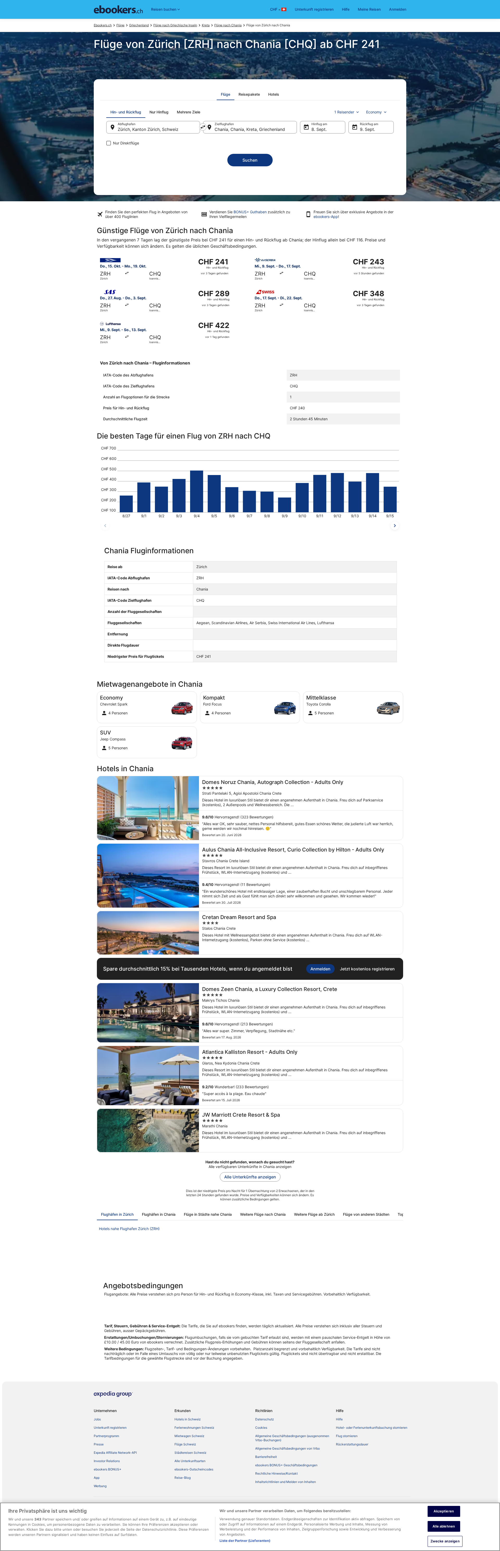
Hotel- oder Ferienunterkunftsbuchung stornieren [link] (371, 1428)
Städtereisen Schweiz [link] (190, 1453)
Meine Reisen (369, 9)
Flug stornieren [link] (347, 1436)
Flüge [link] (120, 25)
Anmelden (397, 9)
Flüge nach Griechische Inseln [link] (175, 25)
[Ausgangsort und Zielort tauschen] (203, 127)
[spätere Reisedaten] (395, 525)
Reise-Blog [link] (182, 1478)
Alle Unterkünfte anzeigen (250, 1176)
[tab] (225, 94)
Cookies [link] (261, 1428)
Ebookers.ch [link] (103, 25)
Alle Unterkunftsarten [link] (189, 1461)
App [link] (96, 1478)
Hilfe (345, 9)
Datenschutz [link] (264, 1419)
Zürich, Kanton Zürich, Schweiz (148, 129)
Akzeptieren (444, 1511)
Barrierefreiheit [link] (266, 1457)
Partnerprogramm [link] (106, 1436)
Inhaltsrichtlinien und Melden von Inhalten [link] (285, 1482)
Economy (374, 112)
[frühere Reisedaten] (105, 525)
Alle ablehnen (444, 1526)
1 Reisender (344, 112)
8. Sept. (319, 129)
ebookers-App (326, 216)
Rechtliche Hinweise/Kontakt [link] (276, 1473)
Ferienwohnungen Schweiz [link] (194, 1428)
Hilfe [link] (339, 1419)
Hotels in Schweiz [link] (187, 1419)
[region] (250, 1527)
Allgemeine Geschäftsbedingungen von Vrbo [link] (287, 1448)
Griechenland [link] (139, 25)
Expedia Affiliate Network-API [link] (115, 1453)
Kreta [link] (206, 25)
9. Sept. (367, 129)
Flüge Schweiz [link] (185, 1444)
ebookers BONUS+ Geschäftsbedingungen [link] (286, 1465)
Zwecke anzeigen (445, 1541)
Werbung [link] (100, 1486)
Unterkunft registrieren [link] (110, 1428)
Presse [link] (99, 1444)
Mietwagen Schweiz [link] (189, 1436)
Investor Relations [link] (107, 1461)
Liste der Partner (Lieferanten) (245, 1540)
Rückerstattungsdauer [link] (352, 1444)
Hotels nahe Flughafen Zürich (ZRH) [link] (129, 1228)
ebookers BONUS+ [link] (107, 1469)
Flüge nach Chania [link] (228, 25)
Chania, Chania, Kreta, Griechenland (250, 129)
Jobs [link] (97, 1419)
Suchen (250, 160)
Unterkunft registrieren (314, 9)
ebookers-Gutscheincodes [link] (193, 1469)
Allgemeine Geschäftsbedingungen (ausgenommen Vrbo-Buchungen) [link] (292, 1438)
